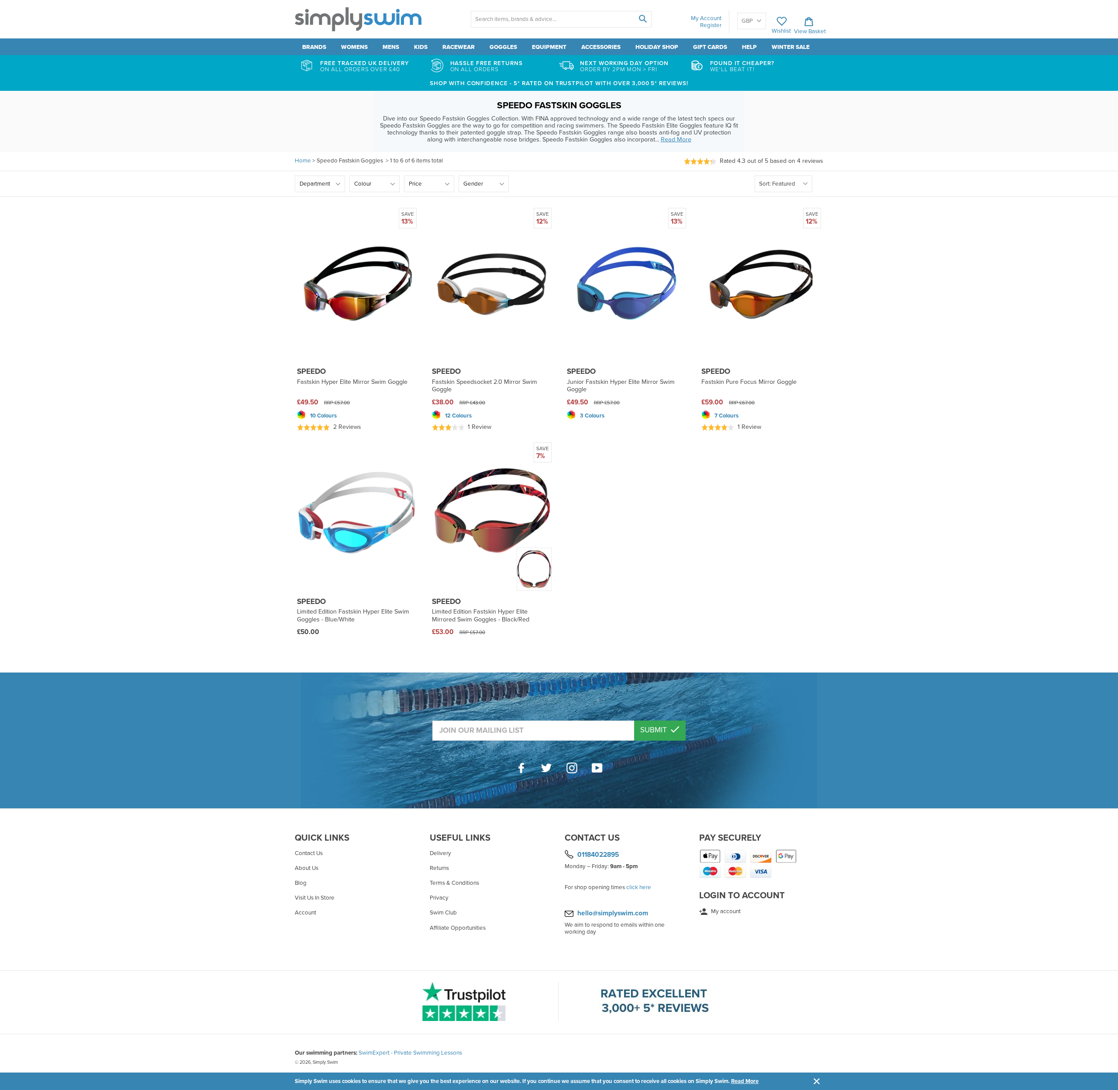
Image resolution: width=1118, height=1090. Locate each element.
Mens (391, 47)
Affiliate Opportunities (458, 927)
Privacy (439, 897)
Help (749, 47)
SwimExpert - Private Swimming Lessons (410, 1052)
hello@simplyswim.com (612, 913)
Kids (421, 47)
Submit (654, 730)
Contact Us (309, 853)
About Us (306, 868)
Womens (354, 47)
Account (305, 912)
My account (725, 911)
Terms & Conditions (454, 883)
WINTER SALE (791, 47)
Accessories (601, 47)
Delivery (440, 853)
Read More (745, 1081)
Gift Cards (710, 47)
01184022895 (598, 854)
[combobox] (561, 19)
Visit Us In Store (315, 897)
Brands (314, 47)
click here (638, 887)
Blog (301, 883)
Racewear (458, 47)
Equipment (549, 47)
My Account (706, 18)
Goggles (503, 47)
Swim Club (443, 912)
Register (710, 25)
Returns (439, 868)
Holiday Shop (656, 47)
